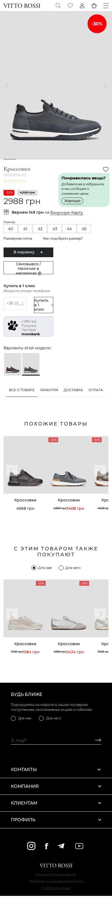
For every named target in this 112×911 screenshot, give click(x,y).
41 (25, 228)
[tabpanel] (56, 85)
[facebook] (46, 846)
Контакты (24, 769)
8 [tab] (102, 159)
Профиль (23, 819)
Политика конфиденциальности (56, 881)
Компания (25, 786)
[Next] (103, 85)
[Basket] (94, 5)
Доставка (73, 390)
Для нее (45, 568)
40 (10, 228)
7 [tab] (89, 159)
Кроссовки (25, 500)
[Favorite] (70, 5)
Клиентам (24, 803)
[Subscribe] (96, 740)
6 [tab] (76, 159)
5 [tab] (62, 159)
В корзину (24, 252)
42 (40, 228)
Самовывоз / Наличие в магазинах (28, 268)
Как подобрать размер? (63, 238)
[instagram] (31, 846)
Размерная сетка (18, 238)
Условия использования (56, 875)
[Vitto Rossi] (22, 6)
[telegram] (61, 846)
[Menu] (106, 5)
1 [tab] (9, 159)
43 (54, 228)
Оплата (95, 390)
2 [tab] (23, 159)
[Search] (58, 5)
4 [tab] (49, 159)
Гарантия (49, 390)
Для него (73, 568)
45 (84, 228)
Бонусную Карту (66, 213)
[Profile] (82, 5)
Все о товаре (22, 390)
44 (69, 228)
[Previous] (8, 85)
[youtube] (79, 846)
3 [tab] (36, 159)
